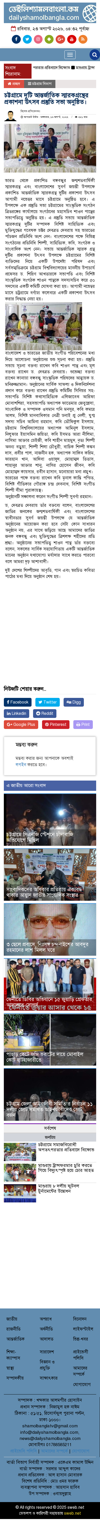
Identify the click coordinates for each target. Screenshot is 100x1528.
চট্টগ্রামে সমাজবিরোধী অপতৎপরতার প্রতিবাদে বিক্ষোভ (66, 1147)
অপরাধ (46, 1319)
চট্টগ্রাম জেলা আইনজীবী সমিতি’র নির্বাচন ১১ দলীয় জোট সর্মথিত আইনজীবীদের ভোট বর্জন (49, 1109)
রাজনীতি (13, 1329)
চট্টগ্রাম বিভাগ (42, 83)
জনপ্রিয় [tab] (50, 1137)
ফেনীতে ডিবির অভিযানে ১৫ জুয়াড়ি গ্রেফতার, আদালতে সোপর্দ (49, 1002)
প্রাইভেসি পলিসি (23, 1451)
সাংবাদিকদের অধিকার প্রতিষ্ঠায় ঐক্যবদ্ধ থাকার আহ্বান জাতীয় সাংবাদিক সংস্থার (44, 892)
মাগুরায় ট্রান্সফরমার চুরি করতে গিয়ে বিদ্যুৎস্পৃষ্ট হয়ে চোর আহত (66, 1168)
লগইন (21, 764)
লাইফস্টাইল (83, 1329)
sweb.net (72, 1513)
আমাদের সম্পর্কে (54, 1451)
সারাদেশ (47, 1352)
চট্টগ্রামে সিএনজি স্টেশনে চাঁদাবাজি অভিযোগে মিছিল (39, 837)
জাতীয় (11, 1319)
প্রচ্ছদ (15, 83)
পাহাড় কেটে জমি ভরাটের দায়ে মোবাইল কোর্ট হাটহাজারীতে (44, 1057)
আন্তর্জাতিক (15, 1339)
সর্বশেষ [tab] (50, 1128)
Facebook (18, 702)
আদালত (46, 1339)
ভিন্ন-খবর (80, 1339)
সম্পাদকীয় (15, 1378)
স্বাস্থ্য (10, 1368)
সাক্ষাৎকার (49, 1378)
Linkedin (18, 713)
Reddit (46, 713)
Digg (76, 702)
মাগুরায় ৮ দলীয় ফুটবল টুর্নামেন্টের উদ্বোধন (58, 1188)
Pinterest (57, 724)
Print (85, 724)
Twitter (49, 702)
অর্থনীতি (46, 1329)
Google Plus (23, 724)
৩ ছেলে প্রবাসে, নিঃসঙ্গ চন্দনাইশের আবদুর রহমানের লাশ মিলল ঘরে (47, 947)
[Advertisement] (50, 618)
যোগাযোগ (82, 1384)
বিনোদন (79, 1319)
